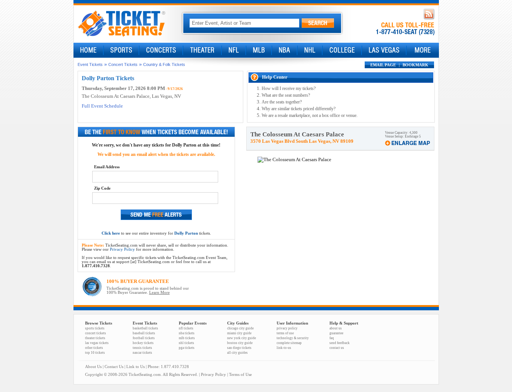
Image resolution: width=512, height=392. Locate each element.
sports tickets (95, 328)
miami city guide (239, 333)
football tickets (144, 338)
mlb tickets (187, 338)
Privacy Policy (122, 249)
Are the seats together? (282, 102)
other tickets (94, 348)
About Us (93, 367)
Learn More (159, 292)
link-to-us (284, 348)
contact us (336, 348)
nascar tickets (142, 353)
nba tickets (187, 333)
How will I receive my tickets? (289, 88)
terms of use (285, 333)
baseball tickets (144, 333)
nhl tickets (186, 343)
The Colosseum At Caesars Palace (116, 96)
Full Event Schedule (102, 106)
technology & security (293, 338)
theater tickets (95, 338)
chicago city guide (240, 328)
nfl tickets (186, 328)
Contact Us (114, 367)
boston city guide (240, 343)
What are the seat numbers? (286, 95)
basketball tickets (145, 328)
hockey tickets (143, 343)
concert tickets (95, 333)
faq (331, 338)
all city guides (237, 353)
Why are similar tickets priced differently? (298, 108)
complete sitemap (289, 343)
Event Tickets (90, 64)
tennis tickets (142, 348)
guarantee (336, 333)
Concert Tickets (123, 64)
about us (335, 328)
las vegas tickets (97, 343)
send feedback (339, 343)
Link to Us (135, 367)
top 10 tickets (95, 353)
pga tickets (187, 348)
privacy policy (287, 328)
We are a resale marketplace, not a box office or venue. (310, 115)
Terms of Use (240, 375)
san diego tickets (239, 348)
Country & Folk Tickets (164, 64)
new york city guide (241, 338)
